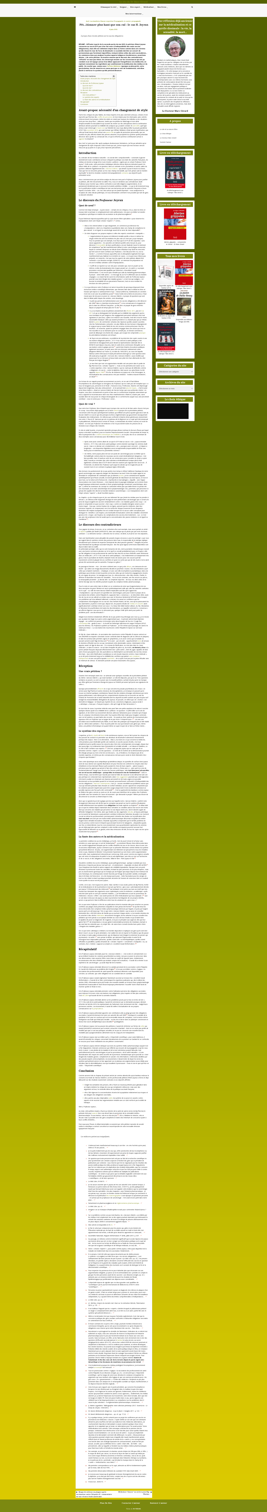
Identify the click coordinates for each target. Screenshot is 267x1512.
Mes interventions (133, 14)
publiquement (83, 658)
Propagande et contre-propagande (127, 21)
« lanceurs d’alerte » (112, 169)
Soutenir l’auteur (165, 142)
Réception (83, 93)
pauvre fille (110, 132)
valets (111, 1098)
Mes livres (161, 7)
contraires (124, 173)
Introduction (84, 81)
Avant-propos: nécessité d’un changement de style (97, 79)
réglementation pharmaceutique (128, 1203)
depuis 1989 (100, 372)
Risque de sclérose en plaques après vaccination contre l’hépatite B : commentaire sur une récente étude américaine (94, 1494)
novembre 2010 (92, 130)
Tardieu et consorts (136, 604)
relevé (116, 410)
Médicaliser (149, 7)
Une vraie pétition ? (89, 95)
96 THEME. (137, 1509)
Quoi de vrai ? (87, 88)
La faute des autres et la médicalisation (96, 100)
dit (92, 735)
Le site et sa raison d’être (168, 129)
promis (121, 475)
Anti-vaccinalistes (93, 21)
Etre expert (135, 7)
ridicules (130, 812)
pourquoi (142, 333)
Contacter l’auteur (131, 1503)
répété (96, 735)
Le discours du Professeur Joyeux (92, 83)
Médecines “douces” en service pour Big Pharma (133, 1493)
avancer (95, 1113)
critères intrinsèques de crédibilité (108, 435)
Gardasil (120, 1340)
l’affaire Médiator (114, 66)
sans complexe (134, 656)
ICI (112, 1225)
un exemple (98, 1367)
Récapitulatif (84, 102)
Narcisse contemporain (102, 783)
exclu (139, 641)
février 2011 (131, 311)
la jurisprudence (97, 1009)
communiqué (83, 623)
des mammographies (113, 1196)
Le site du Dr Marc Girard (134, 1)
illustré (102, 735)
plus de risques (131, 388)
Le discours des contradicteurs (91, 90)
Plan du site (106, 1503)
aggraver (82, 139)
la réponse (82, 531)
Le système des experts (91, 97)
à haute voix (100, 128)
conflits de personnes (104, 117)
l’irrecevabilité (100, 245)
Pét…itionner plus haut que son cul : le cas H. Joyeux (113, 24)
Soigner (123, 7)
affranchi (100, 689)
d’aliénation (100, 915)
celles (143, 1026)
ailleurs (129, 566)
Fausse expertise (107, 21)
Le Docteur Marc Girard (168, 138)
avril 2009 (136, 126)
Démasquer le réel (108, 7)
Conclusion (84, 104)
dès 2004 (85, 995)
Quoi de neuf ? (88, 86)
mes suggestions (122, 777)
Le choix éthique (165, 134)
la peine (96, 322)
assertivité (110, 658)
